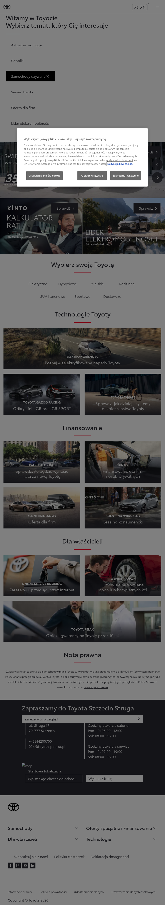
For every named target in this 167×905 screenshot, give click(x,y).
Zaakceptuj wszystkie (126, 175)
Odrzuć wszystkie (92, 175)
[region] (82, 157)
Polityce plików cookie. (120, 163)
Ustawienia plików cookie (44, 175)
